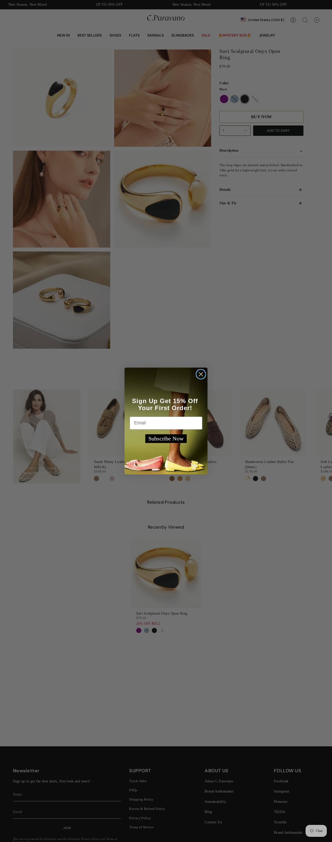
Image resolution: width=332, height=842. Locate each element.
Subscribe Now (166, 438)
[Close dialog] (200, 374)
